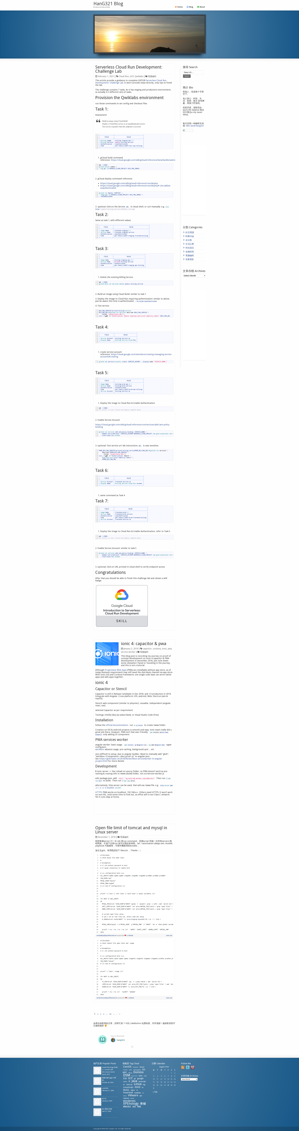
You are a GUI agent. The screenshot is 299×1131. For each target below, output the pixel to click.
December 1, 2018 (107, 837)
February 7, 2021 (106, 76)
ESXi (125, 1078)
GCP (132, 76)
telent (125, 1096)
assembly (105, 1088)
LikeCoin (129, 1084)
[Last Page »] (120, 1014)
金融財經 (189, 251)
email (145, 1076)
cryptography (137, 1070)
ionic (164, 648)
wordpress (129, 1100)
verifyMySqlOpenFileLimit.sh (106, 935)
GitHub (130, 935)
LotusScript (128, 1087)
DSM (126, 1075)
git (135, 1078)
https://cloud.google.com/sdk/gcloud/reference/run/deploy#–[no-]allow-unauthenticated (135, 186)
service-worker (128, 652)
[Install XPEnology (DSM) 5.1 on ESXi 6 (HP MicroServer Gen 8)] (97, 1070)
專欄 (143, 1103)
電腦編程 (152, 76)
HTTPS (98, 792)
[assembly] (97, 1091)
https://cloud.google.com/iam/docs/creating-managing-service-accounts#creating (136, 355)
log (144, 1084)
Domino (138, 1072)
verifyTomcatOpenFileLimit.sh (106, 998)
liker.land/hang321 (195, 125)
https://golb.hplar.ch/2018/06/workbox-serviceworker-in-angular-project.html (129, 759)
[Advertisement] (194, 180)
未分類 (188, 240)
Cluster (125, 1070)
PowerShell (128, 1092)
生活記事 (189, 244)
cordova (157, 648)
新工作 (104, 1098)
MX (142, 1087)
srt (143, 1093)
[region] (134, 893)
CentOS (127, 1066)
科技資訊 (189, 248)
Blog (191, 7)
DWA (140, 1076)
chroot (141, 1067)
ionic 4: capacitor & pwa (143, 643)
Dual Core (134, 1076)
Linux (138, 1084)
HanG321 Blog (108, 3)
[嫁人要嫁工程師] (97, 1112)
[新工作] (97, 1102)
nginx (133, 1090)
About (202, 7)
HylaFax (125, 1081)
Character (135, 1067)
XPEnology (131, 1103)
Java (134, 1081)
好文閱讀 (189, 232)
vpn (140, 1096)
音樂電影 (189, 259)
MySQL (126, 1090)
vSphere (126, 1098)
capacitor (147, 648)
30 (110, 1014)
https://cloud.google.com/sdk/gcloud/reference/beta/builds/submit (143, 160)
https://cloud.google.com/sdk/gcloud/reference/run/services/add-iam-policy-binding (132, 425)
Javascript (142, 1081)
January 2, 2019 (130, 648)
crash (130, 1070)
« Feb (154, 1092)
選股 (134, 1107)
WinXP (132, 1098)
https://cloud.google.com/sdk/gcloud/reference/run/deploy (129, 183)
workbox (99, 749)
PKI (137, 1090)
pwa (170, 648)
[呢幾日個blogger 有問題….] (97, 1081)
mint (137, 1087)
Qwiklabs (139, 76)
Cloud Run (124, 76)
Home (180, 7)
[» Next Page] (117, 1014)
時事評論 (189, 236)
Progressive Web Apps (115, 670)
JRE (124, 1084)
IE (129, 1081)
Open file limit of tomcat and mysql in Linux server (131, 829)
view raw (169, 935)
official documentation (117, 725)
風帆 (139, 1106)
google (140, 1078)
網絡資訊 (127, 1106)
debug (130, 1073)
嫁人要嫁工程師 (107, 1109)
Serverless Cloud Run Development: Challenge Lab (128, 69)
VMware (133, 1095)
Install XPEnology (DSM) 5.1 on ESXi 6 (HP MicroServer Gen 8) (109, 1070)
